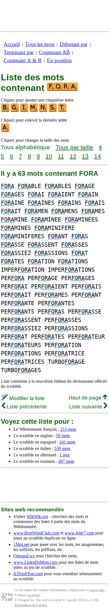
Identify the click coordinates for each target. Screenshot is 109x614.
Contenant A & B (23, 60)
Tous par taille (74, 147)
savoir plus (97, 590)
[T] (62, 110)
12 (73, 156)
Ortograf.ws (24, 555)
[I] (24, 110)
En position (59, 60)
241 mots (67, 442)
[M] (34, 110)
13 (85, 156)
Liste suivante (86, 407)
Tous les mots (39, 44)
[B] (5, 110)
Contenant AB (54, 52)
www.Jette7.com (79, 533)
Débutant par (73, 44)
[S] (53, 110)
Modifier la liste (26, 398)
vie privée (33, 595)
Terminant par (19, 52)
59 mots (63, 435)
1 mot (65, 454)
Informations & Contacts (31, 605)
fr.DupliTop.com (28, 573)
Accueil (12, 44)
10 (49, 156)
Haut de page (86, 398)
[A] (5, 130)
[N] (43, 110)
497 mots (66, 461)
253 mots (68, 429)
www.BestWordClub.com (36, 533)
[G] (15, 110)
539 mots (62, 448)
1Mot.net (21, 544)
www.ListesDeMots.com (35, 562)
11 (61, 156)
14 (97, 156)
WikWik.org (37, 516)
